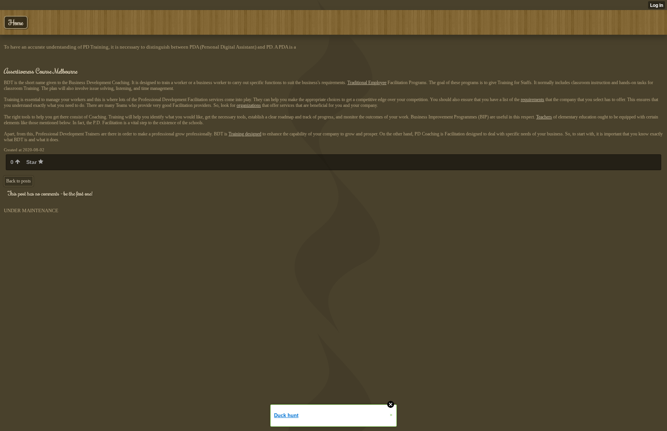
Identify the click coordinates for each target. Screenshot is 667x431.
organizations (249, 105)
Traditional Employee (366, 82)
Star (32, 162)
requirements (532, 99)
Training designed (245, 134)
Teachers (544, 117)
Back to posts (18, 181)
